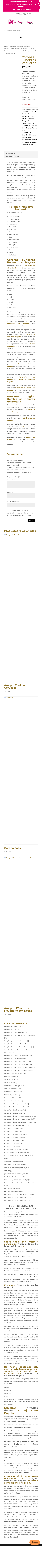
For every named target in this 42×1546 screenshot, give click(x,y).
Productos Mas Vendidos (13, 1177)
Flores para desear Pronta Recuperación (18, 1116)
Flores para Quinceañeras (13, 1137)
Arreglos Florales (10, 1029)
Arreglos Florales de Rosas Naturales (17, 1047)
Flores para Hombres (11, 1131)
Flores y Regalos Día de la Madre (16, 1149)
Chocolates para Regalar (13, 1086)
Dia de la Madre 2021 (11, 1092)
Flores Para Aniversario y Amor (15, 1107)
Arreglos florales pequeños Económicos (18, 1070)
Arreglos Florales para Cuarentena (16, 1064)
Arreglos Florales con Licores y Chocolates (19, 1035)
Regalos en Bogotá (11, 1188)
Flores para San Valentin (13, 1140)
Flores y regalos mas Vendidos (15, 1152)
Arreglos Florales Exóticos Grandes (16, 1055)
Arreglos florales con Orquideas (15, 1041)
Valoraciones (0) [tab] (12, 156)
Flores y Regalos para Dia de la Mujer (17, 1155)
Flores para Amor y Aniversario (15, 1104)
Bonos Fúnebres (10, 1076)
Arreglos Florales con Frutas (14, 1032)
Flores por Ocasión (11, 1143)
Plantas (7, 1171)
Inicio (6, 46)
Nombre (10, 492)
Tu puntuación (12, 477)
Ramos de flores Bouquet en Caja (16, 1180)
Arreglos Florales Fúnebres (14, 1058)
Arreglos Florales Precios (19, 48)
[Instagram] (38, 7)
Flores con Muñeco (11, 1098)
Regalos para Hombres (12, 1191)
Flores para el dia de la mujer (14, 1125)
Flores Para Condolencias (13, 1110)
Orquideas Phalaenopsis (13, 1162)
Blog (13, 10)
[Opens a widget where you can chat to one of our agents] (34, 1542)
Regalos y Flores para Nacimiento (16, 1197)
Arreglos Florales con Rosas (14, 1044)
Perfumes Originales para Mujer (15, 1168)
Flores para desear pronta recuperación (18, 1119)
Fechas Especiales (10, 1095)
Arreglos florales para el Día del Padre (18, 1067)
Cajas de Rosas (9, 1083)
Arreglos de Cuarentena (12, 1026)
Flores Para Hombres (12, 1128)
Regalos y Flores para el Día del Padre (18, 1194)
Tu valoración (12, 479)
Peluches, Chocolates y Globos (15, 1165)
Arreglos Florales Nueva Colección (16, 1061)
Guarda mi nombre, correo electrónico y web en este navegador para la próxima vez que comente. (20, 513)
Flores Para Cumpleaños (13, 1113)
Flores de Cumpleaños (12, 1101)
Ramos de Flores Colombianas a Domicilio (19, 1183)
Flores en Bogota (24, 10)
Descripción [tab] (10, 153)
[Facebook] (38, 3)
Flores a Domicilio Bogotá (21, 1256)
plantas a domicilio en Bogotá (14, 1174)
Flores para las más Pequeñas (15, 1134)
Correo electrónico (14, 501)
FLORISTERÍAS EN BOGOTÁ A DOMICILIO (21, 1207)
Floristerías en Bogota (19, 1328)
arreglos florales (19, 1222)
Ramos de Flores (28, 1442)
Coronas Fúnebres (22, 51)
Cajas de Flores (9, 1080)
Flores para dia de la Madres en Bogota (18, 1122)
